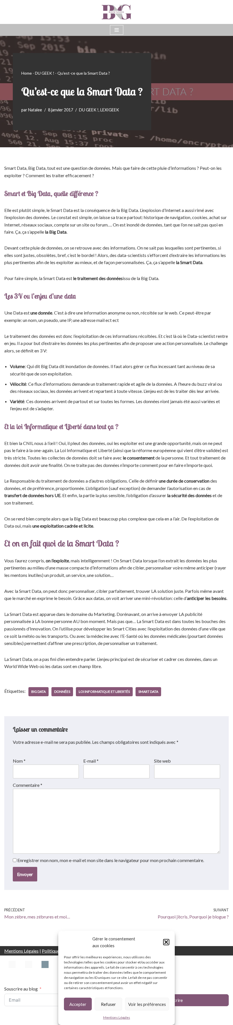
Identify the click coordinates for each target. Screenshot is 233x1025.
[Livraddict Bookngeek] (45, 970)
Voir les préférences (147, 1004)
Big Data (38, 691)
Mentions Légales (116, 1017)
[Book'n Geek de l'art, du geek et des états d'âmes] (116, 12)
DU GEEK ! (44, 73)
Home (26, 73)
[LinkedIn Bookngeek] (28, 970)
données (62, 691)
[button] (166, 942)
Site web (162, 760)
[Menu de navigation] (116, 30)
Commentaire (27, 785)
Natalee (35, 109)
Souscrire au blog (21, 988)
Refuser (108, 1004)
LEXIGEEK (109, 109)
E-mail (91, 760)
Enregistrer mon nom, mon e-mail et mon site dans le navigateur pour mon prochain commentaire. (110, 860)
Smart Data (148, 691)
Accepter (77, 1004)
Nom (19, 760)
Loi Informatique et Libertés (104, 691)
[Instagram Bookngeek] (12, 970)
